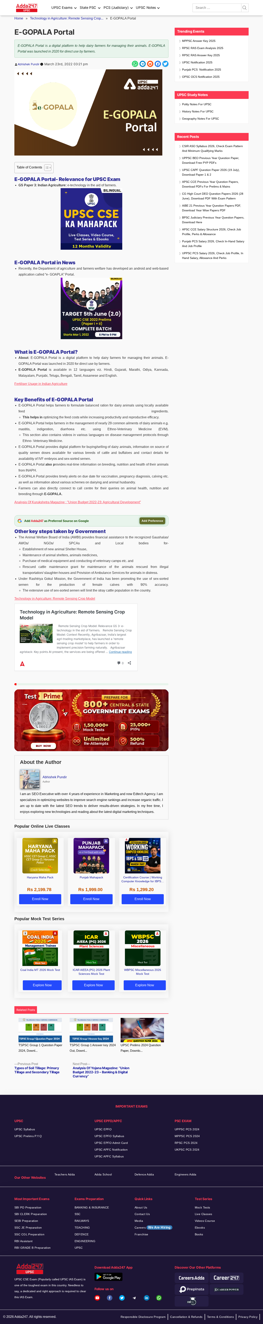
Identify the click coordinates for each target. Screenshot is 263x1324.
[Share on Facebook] (158, 64)
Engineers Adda (185, 1174)
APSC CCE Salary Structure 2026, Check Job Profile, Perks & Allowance (211, 232)
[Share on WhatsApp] (135, 64)
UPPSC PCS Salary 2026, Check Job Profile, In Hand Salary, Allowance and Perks (212, 256)
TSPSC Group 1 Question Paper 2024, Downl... (40, 1047)
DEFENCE (82, 1234)
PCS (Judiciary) (116, 8)
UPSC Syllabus (24, 1129)
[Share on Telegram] (143, 64)
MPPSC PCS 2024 (187, 1136)
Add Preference (152, 520)
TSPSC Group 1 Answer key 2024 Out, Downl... (93, 1047)
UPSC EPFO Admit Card (111, 1142)
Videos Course (205, 1220)
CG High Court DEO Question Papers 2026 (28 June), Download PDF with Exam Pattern (212, 196)
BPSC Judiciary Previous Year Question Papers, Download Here (213, 220)
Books (199, 1234)
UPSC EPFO (103, 1129)
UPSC (79, 1247)
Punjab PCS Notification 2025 (201, 69)
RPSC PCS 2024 (186, 1142)
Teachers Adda (64, 1174)
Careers (153, 1227)
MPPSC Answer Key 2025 (199, 40)
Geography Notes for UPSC (200, 118)
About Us (141, 1207)
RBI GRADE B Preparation (32, 1247)
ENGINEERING (85, 1241)
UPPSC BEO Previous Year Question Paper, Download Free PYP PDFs (210, 160)
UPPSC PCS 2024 (187, 1129)
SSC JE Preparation (28, 1227)
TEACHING (82, 1227)
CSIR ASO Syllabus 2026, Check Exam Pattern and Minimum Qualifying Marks (212, 148)
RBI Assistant (23, 1241)
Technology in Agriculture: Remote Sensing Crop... (66, 18)
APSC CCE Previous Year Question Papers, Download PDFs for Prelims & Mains (210, 184)
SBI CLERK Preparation (30, 1214)
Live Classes (203, 1214)
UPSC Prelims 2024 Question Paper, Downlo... (141, 1047)
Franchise (141, 1234)
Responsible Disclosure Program (143, 1316)
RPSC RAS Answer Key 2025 (201, 55)
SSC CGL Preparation (29, 1234)
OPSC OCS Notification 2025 (201, 76)
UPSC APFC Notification (111, 1149)
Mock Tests (202, 1207)
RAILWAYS (82, 1220)
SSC (78, 1214)
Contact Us (142, 1214)
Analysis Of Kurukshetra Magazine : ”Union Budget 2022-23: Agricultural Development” (77, 502)
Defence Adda (144, 1174)
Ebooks (200, 1227)
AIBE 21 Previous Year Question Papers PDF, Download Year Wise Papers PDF (211, 208)
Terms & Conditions (220, 1316)
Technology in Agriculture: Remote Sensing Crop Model (54, 598)
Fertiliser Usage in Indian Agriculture (40, 384)
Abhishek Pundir (28, 64)
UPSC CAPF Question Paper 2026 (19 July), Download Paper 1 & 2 (211, 172)
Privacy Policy (247, 1316)
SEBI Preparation (26, 1220)
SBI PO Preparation (28, 1207)
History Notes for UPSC (197, 111)
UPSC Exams (61, 8)
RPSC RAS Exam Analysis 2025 (202, 48)
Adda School (103, 1174)
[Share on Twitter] (165, 64)
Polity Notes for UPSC (196, 104)
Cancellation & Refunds (186, 1316)
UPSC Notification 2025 (197, 62)
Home (18, 18)
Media (139, 1220)
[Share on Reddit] (150, 64)
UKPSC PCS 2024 (187, 1149)
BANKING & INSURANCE (92, 1207)
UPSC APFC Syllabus (109, 1156)
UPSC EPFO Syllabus (109, 1136)
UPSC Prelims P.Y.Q (28, 1136)
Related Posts (25, 1010)
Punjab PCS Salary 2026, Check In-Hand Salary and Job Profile (213, 244)
